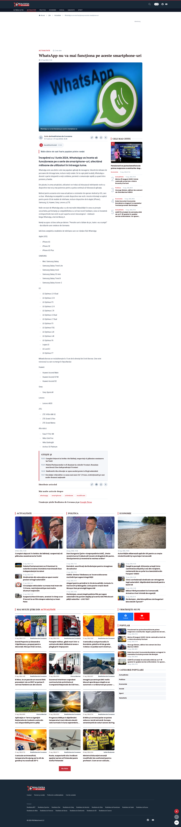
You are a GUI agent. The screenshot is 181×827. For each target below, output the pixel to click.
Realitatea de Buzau (142, 807)
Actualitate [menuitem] (31, 10)
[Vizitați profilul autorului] (41, 137)
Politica (118, 188)
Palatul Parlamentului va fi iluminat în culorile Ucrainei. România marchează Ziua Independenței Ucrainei (72, 466)
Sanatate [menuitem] (71, 10)
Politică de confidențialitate (55, 795)
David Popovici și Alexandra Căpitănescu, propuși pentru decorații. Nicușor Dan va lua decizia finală (28, 645)
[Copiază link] (92, 137)
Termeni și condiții (39, 795)
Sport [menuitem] (80, 10)
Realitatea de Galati (128, 807)
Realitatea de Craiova (105, 810)
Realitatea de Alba (32, 810)
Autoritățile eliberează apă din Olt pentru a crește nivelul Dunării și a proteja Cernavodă (140, 554)
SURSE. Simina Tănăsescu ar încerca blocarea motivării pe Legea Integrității (87, 576)
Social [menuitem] (61, 10)
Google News (86, 502)
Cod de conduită (71, 795)
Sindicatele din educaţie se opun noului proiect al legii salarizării (72, 471)
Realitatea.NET (31, 807)
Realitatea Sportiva (43, 807)
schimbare (69, 496)
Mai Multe (64, 769)
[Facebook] (162, 4)
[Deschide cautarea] (149, 4)
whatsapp (44, 496)
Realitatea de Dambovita (77, 810)
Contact (29, 795)
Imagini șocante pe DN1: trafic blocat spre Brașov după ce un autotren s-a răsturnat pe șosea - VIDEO (98, 683)
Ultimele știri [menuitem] (18, 10)
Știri (49, 15)
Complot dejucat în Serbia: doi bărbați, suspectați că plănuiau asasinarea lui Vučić (75, 459)
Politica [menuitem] (42, 10)
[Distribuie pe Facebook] (96, 137)
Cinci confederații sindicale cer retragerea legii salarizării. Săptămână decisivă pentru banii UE (145, 582)
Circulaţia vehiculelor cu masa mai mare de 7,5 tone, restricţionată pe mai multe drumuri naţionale (75, 476)
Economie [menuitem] (52, 10)
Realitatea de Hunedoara (112, 807)
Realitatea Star (56, 807)
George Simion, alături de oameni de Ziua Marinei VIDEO (128, 191)
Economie (114, 172)
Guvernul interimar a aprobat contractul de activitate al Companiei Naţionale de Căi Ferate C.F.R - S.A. (64, 683)
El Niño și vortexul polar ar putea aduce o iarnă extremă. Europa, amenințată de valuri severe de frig (98, 720)
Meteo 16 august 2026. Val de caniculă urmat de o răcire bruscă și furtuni (126, 181)
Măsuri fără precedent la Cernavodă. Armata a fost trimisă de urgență (142, 592)
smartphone (56, 496)
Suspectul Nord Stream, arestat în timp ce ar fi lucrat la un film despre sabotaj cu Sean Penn (43, 599)
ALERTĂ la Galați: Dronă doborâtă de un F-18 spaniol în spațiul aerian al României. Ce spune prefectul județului (128, 215)
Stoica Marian (75, 676)
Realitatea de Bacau (61, 810)
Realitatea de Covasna (61, 136)
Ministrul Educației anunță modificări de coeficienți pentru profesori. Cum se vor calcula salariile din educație (97, 759)
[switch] (156, 4)
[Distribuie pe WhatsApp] (101, 137)
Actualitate (57, 15)
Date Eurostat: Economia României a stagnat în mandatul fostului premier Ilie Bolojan (128, 203)
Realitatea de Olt (91, 810)
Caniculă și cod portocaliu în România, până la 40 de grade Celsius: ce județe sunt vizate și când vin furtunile (97, 645)
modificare (81, 496)
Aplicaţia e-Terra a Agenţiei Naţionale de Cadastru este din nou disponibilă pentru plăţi (29, 720)
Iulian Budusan (109, 752)
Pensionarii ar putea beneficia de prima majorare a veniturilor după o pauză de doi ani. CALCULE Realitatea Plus (126, 170)
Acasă (43, 15)
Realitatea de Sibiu (97, 807)
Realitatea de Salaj (68, 807)
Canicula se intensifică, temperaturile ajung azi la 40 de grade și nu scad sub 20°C (29, 758)
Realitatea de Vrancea (46, 810)
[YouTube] (166, 4)
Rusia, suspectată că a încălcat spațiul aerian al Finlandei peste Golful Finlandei (63, 758)
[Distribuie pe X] (106, 137)
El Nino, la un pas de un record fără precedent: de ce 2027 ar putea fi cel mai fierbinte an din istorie (30, 682)
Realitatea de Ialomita (82, 807)
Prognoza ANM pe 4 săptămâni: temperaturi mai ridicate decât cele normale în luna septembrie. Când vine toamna (63, 721)
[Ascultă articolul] (176, 811)
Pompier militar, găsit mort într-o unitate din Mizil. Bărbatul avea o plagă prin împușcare (64, 644)
